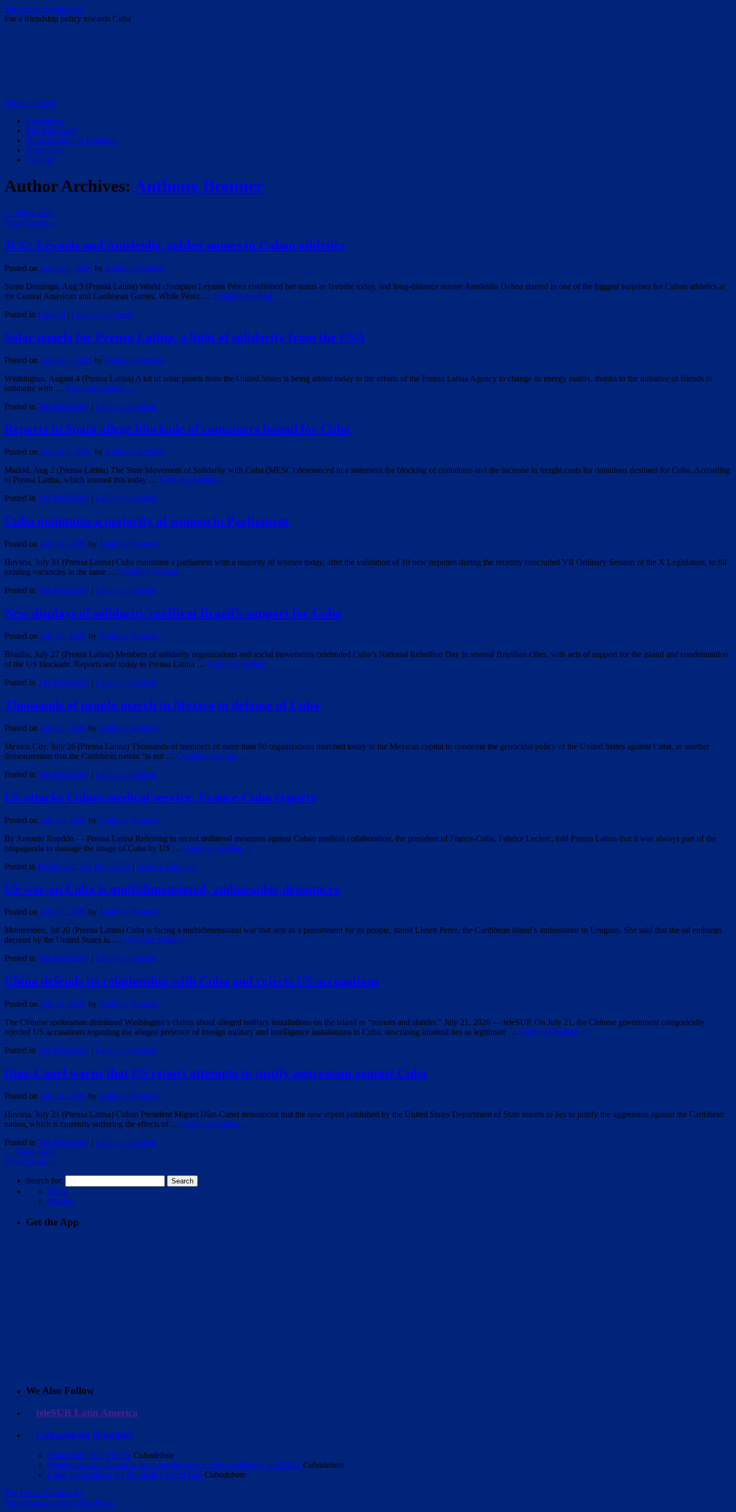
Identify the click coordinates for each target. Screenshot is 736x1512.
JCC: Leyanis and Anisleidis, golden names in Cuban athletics (174, 245)
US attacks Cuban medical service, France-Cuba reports (159, 797)
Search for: (44, 1180)
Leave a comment (101, 314)
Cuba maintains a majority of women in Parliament (146, 521)
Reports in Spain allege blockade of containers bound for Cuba (177, 429)
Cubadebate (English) (84, 1434)
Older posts (29, 212)
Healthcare (44, 150)
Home (57, 1191)
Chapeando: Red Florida (89, 1455)
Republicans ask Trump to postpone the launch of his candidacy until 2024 (174, 1464)
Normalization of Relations (71, 140)
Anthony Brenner (198, 186)
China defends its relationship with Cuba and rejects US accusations (191, 981)
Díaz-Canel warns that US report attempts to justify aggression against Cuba (215, 1073)
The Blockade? (52, 130)
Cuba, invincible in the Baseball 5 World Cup (124, 1474)
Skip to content (29, 102)
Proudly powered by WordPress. (59, 1502)
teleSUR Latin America (87, 1412)
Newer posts (31, 222)
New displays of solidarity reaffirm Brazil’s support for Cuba (173, 613)
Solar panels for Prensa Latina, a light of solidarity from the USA (184, 337)
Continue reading (247, 296)
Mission (60, 1201)
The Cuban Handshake (43, 8)
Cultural (39, 159)
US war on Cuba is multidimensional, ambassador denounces (171, 889)
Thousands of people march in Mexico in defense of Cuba (162, 705)
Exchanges (44, 121)
